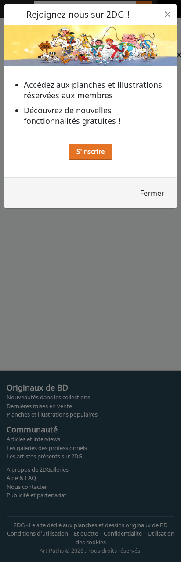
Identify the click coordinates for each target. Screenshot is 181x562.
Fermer (152, 193)
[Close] (167, 14)
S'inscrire (90, 151)
